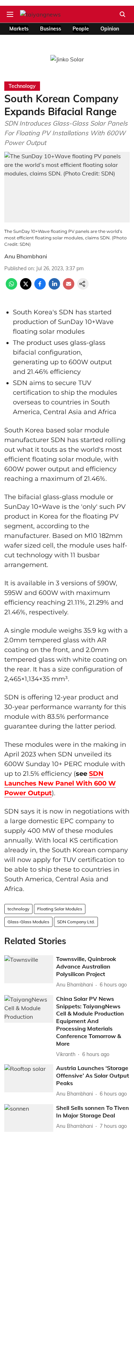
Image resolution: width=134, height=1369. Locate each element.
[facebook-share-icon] (40, 287)
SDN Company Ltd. (76, 921)
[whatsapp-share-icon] (11, 287)
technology (18, 908)
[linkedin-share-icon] (54, 287)
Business (50, 28)
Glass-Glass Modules (28, 921)
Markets (19, 28)
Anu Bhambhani (25, 256)
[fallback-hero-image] (28, 969)
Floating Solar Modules (59, 908)
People (81, 28)
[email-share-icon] (68, 287)
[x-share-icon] (25, 287)
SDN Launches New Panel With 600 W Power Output (60, 783)
